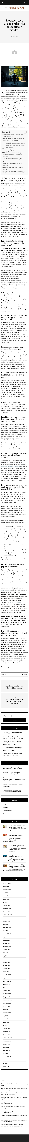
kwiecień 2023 (7, 981)
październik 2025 (7, 915)
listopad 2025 (6, 911)
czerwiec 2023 (7, 975)
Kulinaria (5, 807)
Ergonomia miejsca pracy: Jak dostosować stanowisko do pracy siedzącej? (12, 163)
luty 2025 (5, 937)
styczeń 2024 (6, 962)
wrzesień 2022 (7, 1003)
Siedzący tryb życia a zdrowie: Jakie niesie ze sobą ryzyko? (13, 135)
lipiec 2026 (6, 886)
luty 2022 (5, 1025)
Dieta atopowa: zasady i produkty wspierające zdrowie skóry (12, 754)
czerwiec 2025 (7, 927)
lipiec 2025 (6, 924)
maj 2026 (5, 893)
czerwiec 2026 (7, 889)
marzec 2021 (6, 1060)
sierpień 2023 (6, 968)
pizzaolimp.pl (14, 57)
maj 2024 (5, 956)
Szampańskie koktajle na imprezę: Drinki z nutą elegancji (16, 856)
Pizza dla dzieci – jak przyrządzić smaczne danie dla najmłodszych (12, 790)
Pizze (4, 814)
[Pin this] (27, 674)
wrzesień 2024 (7, 946)
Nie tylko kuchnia (7, 810)
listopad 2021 (6, 1034)
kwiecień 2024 (7, 959)
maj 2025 (5, 930)
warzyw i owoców (15, 602)
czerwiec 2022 (7, 1012)
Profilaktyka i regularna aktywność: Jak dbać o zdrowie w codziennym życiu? (14, 172)
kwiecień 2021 (7, 1057)
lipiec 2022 (6, 1009)
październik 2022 (7, 1000)
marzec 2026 (6, 899)
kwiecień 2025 (7, 934)
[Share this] (21, 674)
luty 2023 (5, 987)
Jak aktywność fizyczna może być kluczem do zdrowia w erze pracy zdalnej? (12, 154)
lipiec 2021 (6, 1047)
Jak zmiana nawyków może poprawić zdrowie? (13, 168)
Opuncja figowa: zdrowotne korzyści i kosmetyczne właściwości (11, 1093)
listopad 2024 (7, 943)
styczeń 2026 (6, 905)
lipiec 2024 (6, 952)
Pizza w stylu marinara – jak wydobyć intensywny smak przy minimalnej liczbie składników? (14, 779)
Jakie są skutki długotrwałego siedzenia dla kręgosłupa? (15, 146)
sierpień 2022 (6, 1006)
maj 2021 (5, 1053)
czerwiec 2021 (7, 1050)
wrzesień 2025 (7, 918)
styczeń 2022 (6, 1028)
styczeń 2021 (6, 1066)
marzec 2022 (6, 1022)
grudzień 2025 (7, 908)
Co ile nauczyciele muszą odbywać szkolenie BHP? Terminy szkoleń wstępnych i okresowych (12, 749)
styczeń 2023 (6, 990)
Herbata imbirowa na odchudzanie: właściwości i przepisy (12, 733)
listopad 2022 (6, 997)
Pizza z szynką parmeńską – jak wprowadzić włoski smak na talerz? (12, 767)
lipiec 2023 (6, 971)
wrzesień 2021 (7, 1041)
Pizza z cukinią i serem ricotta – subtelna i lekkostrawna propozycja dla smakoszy (12, 1125)
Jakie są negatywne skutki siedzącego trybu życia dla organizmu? (13, 139)
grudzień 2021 (7, 1031)
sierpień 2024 (7, 949)
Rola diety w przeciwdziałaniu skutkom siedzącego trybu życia (14, 150)
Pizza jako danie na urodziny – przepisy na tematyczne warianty (17, 835)
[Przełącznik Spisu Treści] (24, 132)
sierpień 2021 (6, 1044)
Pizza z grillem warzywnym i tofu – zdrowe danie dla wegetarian (12, 773)
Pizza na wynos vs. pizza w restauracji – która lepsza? (16, 846)
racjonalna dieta (6, 590)
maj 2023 (5, 978)
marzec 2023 (6, 984)
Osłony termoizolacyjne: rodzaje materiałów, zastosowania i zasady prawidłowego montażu (12, 743)
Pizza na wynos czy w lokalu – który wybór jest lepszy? (17, 826)
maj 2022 (5, 1016)
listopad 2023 (6, 965)
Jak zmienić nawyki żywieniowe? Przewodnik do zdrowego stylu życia (13, 737)
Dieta (14, 17)
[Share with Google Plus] (25, 674)
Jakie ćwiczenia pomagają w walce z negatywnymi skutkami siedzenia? (14, 159)
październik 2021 (7, 1038)
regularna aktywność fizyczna (10, 466)
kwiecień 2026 (7, 896)
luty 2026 (5, 902)
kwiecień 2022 (7, 1019)
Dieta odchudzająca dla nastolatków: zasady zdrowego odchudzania (12, 1107)
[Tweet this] (23, 674)
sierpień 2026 (6, 883)
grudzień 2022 (7, 993)
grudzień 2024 (7, 940)
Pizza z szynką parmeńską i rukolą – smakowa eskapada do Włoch (17, 866)
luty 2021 (5, 1063)
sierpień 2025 (6, 921)
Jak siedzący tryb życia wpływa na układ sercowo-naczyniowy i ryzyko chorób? (15, 142)
